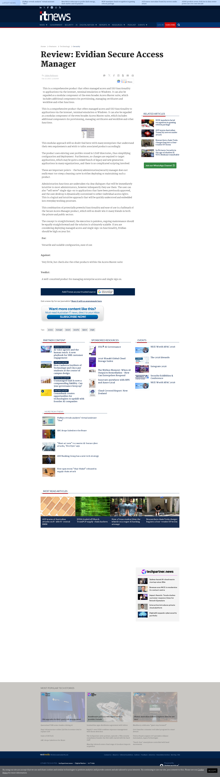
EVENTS (141, 25)
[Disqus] (86, 563)
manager (59, 330)
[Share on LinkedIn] (118, 76)
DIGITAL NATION (87, 25)
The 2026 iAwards (160, 357)
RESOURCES (117, 25)
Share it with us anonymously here (86, 301)
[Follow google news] (124, 81)
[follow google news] (52, 7)
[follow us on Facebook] (48, 7)
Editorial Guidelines (126, 755)
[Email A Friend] (127, 76)
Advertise (152, 755)
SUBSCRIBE (170, 25)
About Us (116, 755)
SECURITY (69, 25)
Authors (137, 755)
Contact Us (108, 755)
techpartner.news (66, 763)
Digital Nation (80, 763)
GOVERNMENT (56, 25)
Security (76, 46)
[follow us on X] (44, 7)
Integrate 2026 (159, 366)
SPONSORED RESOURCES (105, 340)
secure (67, 330)
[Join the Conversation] (104, 76)
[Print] (132, 76)
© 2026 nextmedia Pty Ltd (59, 755)
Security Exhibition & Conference (162, 377)
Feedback (144, 755)
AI (77, 25)
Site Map (173, 755)
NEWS (42, 25)
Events (142, 340)
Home (43, 46)
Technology (65, 46)
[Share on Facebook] (114, 76)
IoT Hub (91, 763)
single (92, 330)
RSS (178, 755)
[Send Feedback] (123, 76)
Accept (212, 770)
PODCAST (132, 25)
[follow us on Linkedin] (41, 7)
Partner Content (54, 340)
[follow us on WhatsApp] (56, 7)
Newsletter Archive (163, 755)
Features (53, 46)
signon (84, 330)
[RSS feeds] (60, 7)
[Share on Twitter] (109, 76)
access (50, 330)
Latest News (9, 3)
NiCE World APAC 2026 (163, 347)
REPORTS (103, 25)
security (76, 330)
